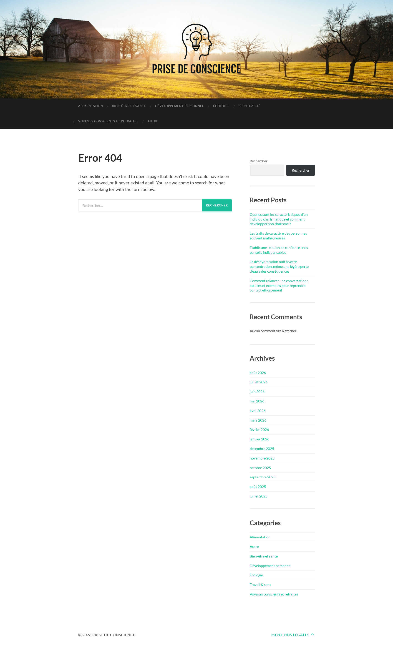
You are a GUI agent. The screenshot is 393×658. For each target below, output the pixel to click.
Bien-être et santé (129, 106)
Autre (153, 121)
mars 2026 (258, 420)
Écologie (221, 106)
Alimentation (90, 106)
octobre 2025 (260, 467)
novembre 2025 (262, 458)
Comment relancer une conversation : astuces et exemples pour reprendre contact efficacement (279, 285)
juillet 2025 (258, 496)
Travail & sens (260, 584)
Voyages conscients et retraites (108, 121)
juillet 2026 (258, 382)
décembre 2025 (262, 448)
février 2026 (259, 429)
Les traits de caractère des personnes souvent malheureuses (278, 235)
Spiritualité (250, 106)
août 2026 (258, 372)
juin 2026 (257, 391)
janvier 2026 (259, 439)
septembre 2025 (262, 477)
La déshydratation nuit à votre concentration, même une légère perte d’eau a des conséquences (279, 266)
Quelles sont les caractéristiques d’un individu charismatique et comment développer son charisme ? (279, 219)
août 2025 (258, 486)
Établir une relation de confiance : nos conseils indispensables (279, 249)
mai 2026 (257, 401)
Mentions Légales (290, 635)
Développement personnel (179, 106)
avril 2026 (257, 410)
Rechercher (258, 161)
